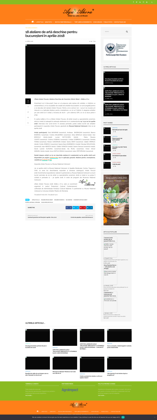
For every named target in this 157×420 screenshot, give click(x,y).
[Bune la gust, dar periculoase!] (107, 139)
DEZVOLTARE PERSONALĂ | (63, 22)
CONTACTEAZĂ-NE (120, 22)
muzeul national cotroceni (32, 202)
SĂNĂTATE (114, 127)
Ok (123, 417)
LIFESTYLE (115, 145)
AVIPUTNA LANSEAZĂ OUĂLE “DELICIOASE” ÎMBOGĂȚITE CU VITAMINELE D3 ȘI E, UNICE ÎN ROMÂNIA (114, 93)
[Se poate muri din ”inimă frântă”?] (107, 148)
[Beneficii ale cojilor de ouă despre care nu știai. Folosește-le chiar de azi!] (37, 363)
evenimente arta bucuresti (80, 199)
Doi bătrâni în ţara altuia (119, 155)
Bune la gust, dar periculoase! (117, 139)
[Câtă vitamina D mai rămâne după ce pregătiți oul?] (119, 363)
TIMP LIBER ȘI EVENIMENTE (31, 27)
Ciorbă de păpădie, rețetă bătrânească (82, 217)
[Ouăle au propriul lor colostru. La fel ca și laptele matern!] (92, 364)
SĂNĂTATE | (48, 22)
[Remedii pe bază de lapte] (107, 130)
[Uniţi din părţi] (107, 165)
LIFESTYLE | (40, 22)
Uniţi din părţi (116, 164)
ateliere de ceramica (59, 199)
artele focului (36, 199)
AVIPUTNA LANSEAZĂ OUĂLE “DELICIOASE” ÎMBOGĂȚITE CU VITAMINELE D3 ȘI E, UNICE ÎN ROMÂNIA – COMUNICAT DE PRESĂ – (116, 108)
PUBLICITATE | (108, 22)
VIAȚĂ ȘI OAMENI (116, 153)
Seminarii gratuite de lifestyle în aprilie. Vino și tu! (42, 217)
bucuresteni (69, 199)
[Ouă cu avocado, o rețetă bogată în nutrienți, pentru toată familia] (119, 335)
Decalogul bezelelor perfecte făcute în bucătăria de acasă (114, 80)
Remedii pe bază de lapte (119, 130)
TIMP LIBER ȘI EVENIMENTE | (83, 22)
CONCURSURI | (97, 22)
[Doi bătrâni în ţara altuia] (107, 156)
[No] (155, 417)
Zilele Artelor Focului (47, 202)
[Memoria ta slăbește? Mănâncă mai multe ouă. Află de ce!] (65, 363)
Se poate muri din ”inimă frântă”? (119, 147)
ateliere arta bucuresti (47, 199)
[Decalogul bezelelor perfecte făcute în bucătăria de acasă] (37, 335)
